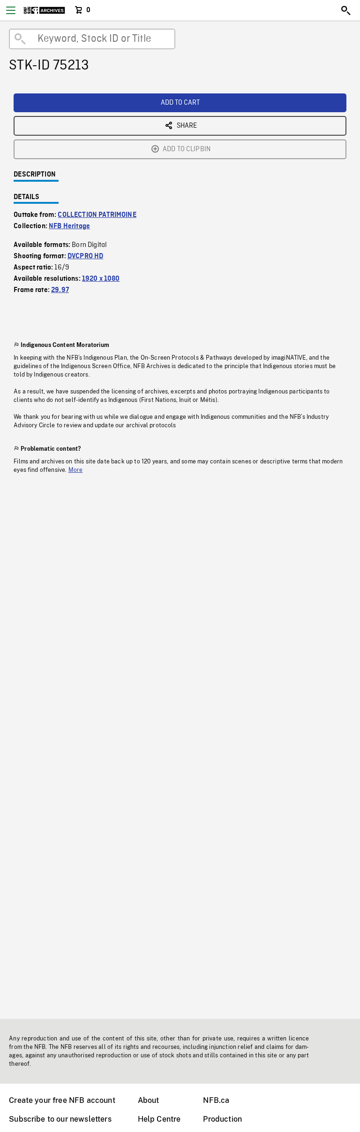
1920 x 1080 (101, 279)
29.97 (60, 290)
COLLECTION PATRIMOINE (97, 215)
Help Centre (159, 1119)
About (148, 1100)
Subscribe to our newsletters (60, 1119)
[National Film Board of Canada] (44, 10)
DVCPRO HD (85, 256)
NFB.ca (216, 1100)
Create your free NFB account (62, 1100)
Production (222, 1119)
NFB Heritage (69, 226)
